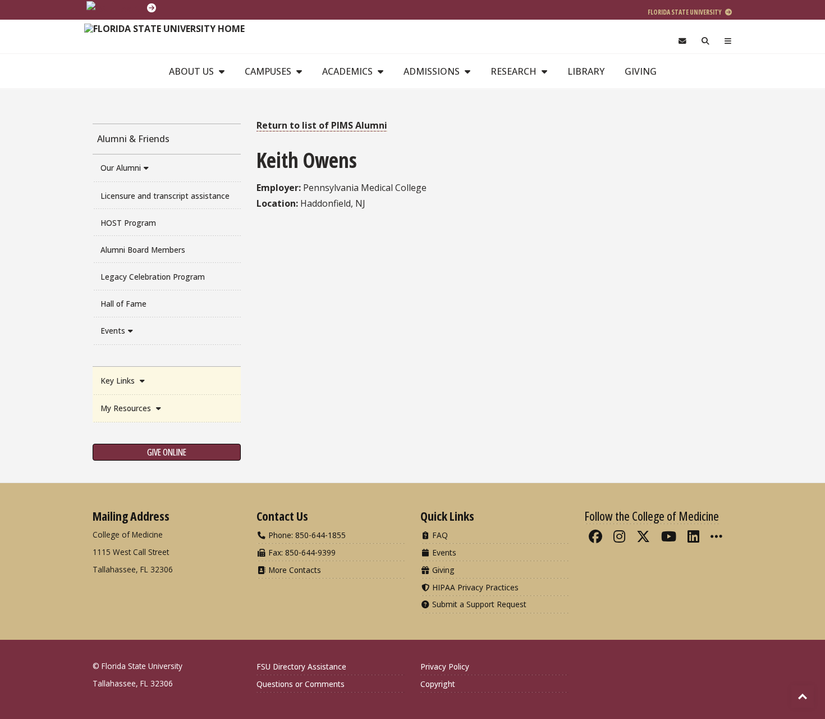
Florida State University (685, 12)
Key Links (118, 380)
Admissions (433, 71)
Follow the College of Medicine (651, 515)
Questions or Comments (300, 684)
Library (585, 71)
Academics (348, 71)
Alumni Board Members (142, 249)
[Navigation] (728, 41)
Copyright (437, 684)
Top (802, 696)
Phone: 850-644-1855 (306, 535)
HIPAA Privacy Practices (474, 587)
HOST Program (128, 222)
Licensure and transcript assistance (165, 195)
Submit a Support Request (478, 604)
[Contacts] (682, 41)
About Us (192, 71)
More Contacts (293, 570)
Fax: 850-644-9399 (301, 552)
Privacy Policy (444, 666)
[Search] (705, 41)
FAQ (439, 535)
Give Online (166, 452)
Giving (641, 71)
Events (112, 330)
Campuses (269, 71)
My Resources (126, 408)
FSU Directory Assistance (301, 666)
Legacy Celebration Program (152, 276)
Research (515, 71)
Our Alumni (120, 167)
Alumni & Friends (133, 139)
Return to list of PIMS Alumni (321, 125)
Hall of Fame (123, 303)
